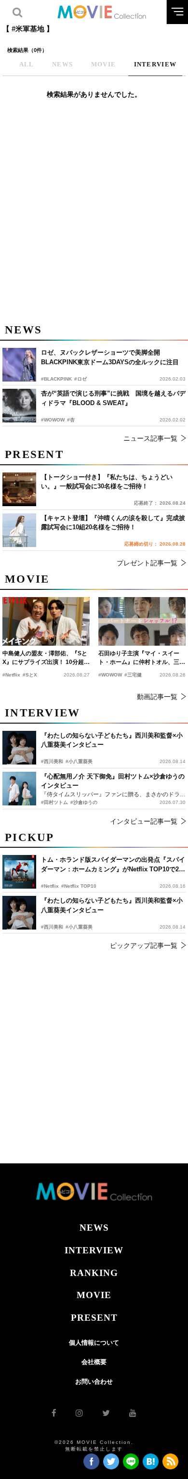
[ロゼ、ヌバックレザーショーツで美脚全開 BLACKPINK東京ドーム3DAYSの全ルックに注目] (19, 365)
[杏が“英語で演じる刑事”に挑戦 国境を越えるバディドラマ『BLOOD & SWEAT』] (19, 405)
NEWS (94, 1228)
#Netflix (50, 886)
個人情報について (94, 1342)
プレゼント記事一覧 (147, 563)
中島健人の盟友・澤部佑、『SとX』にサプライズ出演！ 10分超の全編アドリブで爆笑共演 (46, 658)
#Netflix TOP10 (78, 886)
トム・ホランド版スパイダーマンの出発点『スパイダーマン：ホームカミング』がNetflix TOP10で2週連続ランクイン (113, 865)
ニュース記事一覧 (150, 438)
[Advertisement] (94, 216)
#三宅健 (133, 674)
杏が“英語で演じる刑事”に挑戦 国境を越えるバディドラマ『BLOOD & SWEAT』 (113, 398)
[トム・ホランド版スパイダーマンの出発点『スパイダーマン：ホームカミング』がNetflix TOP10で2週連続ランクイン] (19, 872)
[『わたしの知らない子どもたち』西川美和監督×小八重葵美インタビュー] (19, 913)
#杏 (71, 419)
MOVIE (94, 1295)
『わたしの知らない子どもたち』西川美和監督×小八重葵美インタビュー (112, 905)
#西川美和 (52, 927)
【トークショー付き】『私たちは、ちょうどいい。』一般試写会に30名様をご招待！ (107, 481)
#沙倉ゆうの (83, 802)
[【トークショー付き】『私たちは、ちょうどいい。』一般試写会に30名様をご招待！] (19, 489)
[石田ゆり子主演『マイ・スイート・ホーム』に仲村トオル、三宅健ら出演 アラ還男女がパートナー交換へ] (142, 621)
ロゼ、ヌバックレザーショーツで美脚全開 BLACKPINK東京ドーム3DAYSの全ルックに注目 (110, 357)
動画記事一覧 (157, 697)
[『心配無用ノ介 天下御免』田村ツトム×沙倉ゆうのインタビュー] (19, 788)
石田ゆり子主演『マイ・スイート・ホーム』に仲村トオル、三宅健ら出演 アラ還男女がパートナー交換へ (141, 658)
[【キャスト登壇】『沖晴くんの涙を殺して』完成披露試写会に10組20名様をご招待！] (19, 530)
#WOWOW (53, 419)
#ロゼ (80, 379)
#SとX (30, 674)
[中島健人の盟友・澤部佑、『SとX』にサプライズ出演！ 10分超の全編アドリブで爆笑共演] (46, 621)
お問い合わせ (94, 1381)
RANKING (94, 1273)
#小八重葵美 (79, 927)
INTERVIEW (94, 1250)
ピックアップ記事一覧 (143, 945)
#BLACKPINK (56, 379)
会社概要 (94, 1361)
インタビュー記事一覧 (143, 821)
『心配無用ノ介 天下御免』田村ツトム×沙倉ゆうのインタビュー (113, 781)
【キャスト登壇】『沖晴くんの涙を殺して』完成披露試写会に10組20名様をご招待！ (113, 522)
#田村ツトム (54, 802)
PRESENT (94, 1318)
